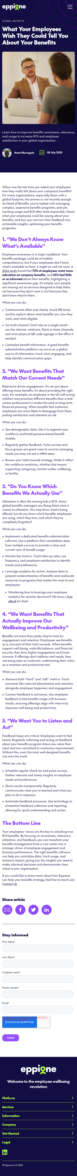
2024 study (9, 271)
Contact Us (9, 884)
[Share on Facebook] (20, 910)
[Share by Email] (7, 910)
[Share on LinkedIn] (46, 910)
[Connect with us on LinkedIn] (4, 1152)
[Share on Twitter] (33, 910)
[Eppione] (14, 6)
